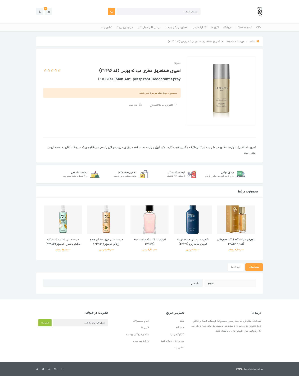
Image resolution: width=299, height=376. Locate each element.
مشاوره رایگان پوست (176, 27)
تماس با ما (106, 27)
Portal (239, 369)
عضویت (45, 323)
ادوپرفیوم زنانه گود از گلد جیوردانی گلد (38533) (236, 241)
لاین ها (215, 27)
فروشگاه (227, 27)
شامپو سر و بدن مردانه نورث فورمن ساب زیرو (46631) (193, 241)
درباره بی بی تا (125, 27)
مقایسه (133, 105)
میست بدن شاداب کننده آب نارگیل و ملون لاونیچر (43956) (63, 241)
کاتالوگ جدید (199, 27)
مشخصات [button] (254, 267)
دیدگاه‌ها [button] (235, 267)
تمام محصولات (244, 27)
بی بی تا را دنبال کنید (148, 27)
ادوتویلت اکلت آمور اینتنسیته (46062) (150, 241)
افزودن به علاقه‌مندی (162, 105)
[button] (48, 11)
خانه (258, 27)
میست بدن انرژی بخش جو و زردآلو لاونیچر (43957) (106, 241)
